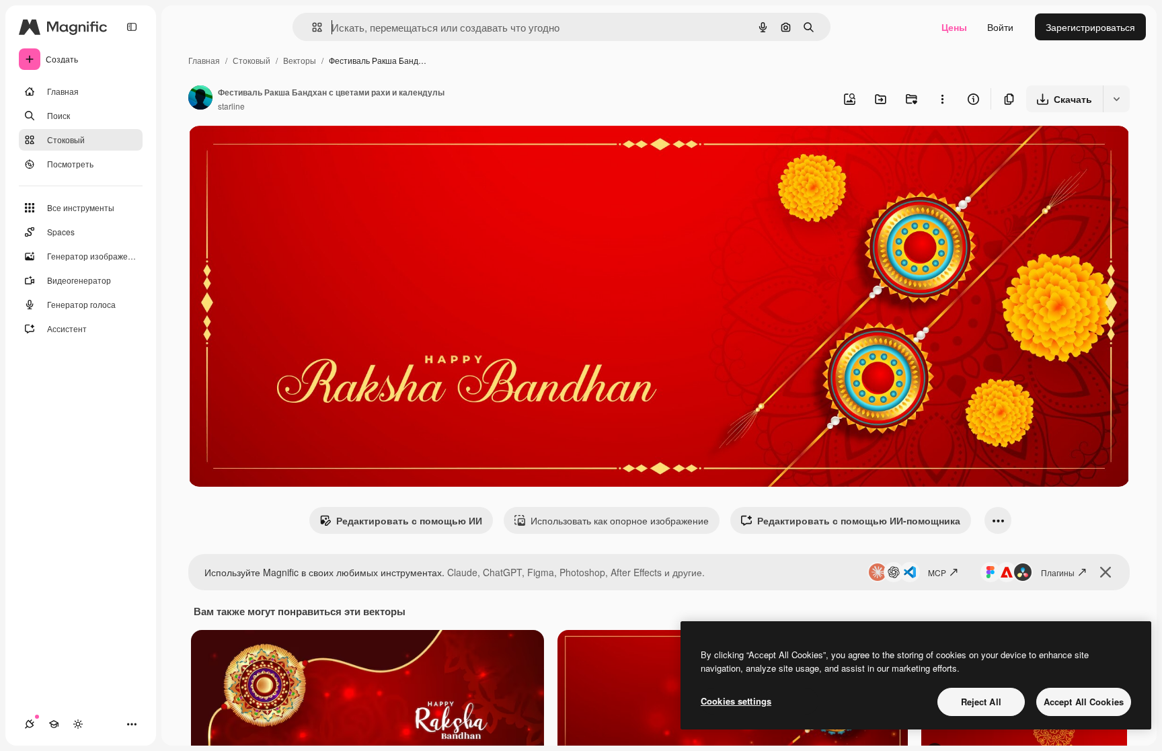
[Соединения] (29, 724)
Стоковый (251, 60)
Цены (954, 27)
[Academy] (54, 724)
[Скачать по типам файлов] (1116, 98)
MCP (937, 572)
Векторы (299, 60)
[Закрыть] (1105, 572)
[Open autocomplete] (311, 27)
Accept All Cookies (1084, 701)
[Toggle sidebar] (132, 27)
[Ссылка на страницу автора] (200, 98)
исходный (278, 152)
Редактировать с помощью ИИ (409, 520)
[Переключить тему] (78, 724)
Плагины (1058, 572)
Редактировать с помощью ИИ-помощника (858, 520)
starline (231, 106)
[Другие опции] (942, 98)
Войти (1000, 27)
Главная (204, 60)
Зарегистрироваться (1090, 27)
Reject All (981, 701)
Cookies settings (736, 701)
